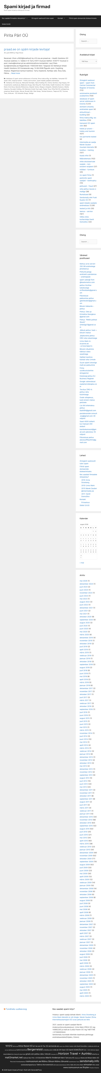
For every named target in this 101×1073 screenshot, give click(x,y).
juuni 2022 (84, 605)
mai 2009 (83, 874)
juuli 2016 (83, 712)
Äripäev (86, 1067)
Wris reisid (96, 1065)
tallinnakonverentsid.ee (59, 1065)
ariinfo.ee (96, 1046)
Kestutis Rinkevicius (22, 87)
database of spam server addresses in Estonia (21, 78)
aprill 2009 (84, 877)
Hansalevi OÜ (54, 1054)
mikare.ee (77, 1058)
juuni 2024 (84, 590)
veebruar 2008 (85, 918)
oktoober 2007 (85, 930)
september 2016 (86, 709)
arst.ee (6, 1050)
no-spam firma (85, 175)
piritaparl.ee (65, 89)
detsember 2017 (86, 688)
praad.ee (7, 91)
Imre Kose (11, 87)
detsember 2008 (86, 888)
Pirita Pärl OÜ (56, 89)
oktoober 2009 (86, 859)
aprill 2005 (84, 993)
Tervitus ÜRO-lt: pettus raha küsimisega (86, 392)
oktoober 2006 (86, 951)
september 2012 (86, 775)
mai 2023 (83, 599)
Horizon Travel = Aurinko (75, 1053)
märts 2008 (84, 915)
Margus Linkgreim (45, 87)
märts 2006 (84, 966)
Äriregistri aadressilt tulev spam (43, 18)
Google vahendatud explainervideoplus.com (88, 384)
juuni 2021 (84, 611)
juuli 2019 (83, 647)
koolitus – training (87, 150)
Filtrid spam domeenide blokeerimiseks (83, 18)
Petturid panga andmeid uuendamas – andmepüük (88, 274)
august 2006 (85, 954)
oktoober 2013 (85, 763)
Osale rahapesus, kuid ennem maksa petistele (87, 399)
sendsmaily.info (89, 1061)
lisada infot (84, 156)
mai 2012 (83, 787)
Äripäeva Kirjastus (94, 1067)
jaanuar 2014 (85, 754)
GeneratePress (36, 1070)
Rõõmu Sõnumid (61, 1061)
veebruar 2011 (85, 811)
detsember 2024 (86, 584)
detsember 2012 (86, 769)
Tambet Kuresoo (46, 91)
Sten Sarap (37, 91)
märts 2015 (84, 730)
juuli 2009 (84, 868)
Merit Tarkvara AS (67, 1058)
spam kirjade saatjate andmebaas (48, 80)
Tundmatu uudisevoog (16, 1009)
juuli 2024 (83, 587)
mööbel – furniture (87, 170)
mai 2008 (83, 909)
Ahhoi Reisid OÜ (25, 1046)
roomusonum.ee (33, 1061)
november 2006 (86, 948)
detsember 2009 (86, 853)
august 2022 (85, 602)
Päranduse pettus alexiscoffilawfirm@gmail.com (88, 439)
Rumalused (84, 194)
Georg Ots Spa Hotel (19, 1054)
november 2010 (86, 820)
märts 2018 (84, 682)
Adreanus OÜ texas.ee (13, 83)
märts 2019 (84, 653)
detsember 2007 (86, 924)
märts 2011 (84, 808)
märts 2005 (84, 996)
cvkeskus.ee (47, 1050)
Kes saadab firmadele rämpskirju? (13, 18)
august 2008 (85, 900)
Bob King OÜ (37, 85)
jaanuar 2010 (85, 850)
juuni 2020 (84, 629)
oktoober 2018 (85, 662)
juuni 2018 (84, 673)
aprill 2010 (84, 841)
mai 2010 (83, 838)
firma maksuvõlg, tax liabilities (48, 78)
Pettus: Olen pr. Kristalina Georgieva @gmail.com (88, 314)
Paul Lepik (39, 89)
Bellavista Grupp (26, 85)
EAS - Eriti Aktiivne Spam (91, 1050)
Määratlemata (85, 159)
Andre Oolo (62, 1046)
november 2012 (86, 772)
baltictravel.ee (21, 1050)
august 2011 (84, 802)
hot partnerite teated (88, 137)
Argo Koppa (62, 83)
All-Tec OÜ (44, 1046)
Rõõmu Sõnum (48, 1061)
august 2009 (85, 865)
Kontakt (60, 18)
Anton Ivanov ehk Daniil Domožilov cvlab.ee (79, 1046)
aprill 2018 (84, 679)
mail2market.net (14, 1057)
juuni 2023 (84, 596)
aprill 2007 (84, 933)
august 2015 (84, 718)
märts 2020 (84, 635)
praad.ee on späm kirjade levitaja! (27, 49)
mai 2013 (83, 766)
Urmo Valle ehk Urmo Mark (74, 1065)
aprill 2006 (84, 963)
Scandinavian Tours (74, 1061)
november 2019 (86, 641)
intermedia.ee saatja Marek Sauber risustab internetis (88, 144)
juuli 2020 (83, 626)
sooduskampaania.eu (28, 1065)
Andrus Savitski (53, 83)
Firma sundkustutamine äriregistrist (86, 370)
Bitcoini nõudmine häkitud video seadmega (87, 351)
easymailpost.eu (8, 1054)
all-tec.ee (36, 1046)
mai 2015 (83, 727)
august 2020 (85, 623)
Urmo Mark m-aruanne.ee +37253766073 (86, 343)
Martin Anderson (53, 1058)
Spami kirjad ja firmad (27, 6)
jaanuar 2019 (85, 658)
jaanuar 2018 (85, 685)
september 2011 (86, 799)
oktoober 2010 (85, 823)
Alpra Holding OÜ (41, 83)
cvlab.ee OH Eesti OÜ (60, 1050)
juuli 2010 (83, 832)
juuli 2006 (84, 957)
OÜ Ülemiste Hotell (28, 89)
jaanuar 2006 (85, 972)
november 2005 (86, 978)
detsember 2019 (86, 638)
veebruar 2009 (86, 883)
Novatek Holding (15, 89)
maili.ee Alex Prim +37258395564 (34, 1058)
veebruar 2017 (85, 703)
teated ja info (85, 208)
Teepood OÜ (57, 91)
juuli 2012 (83, 781)
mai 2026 (83, 581)
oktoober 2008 (85, 894)
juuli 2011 (83, 805)
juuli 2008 (83, 903)
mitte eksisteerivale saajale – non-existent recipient (87, 164)
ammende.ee (54, 1046)
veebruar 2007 (85, 939)
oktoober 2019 (85, 644)
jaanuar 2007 (85, 942)
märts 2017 (84, 700)
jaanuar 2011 (85, 814)
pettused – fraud (86, 186)
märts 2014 (84, 748)
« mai (82, 563)
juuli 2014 (83, 736)
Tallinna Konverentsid (44, 1065)
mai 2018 (83, 676)
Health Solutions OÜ (57, 85)
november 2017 (86, 691)
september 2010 (86, 826)
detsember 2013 (86, 757)
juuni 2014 (84, 739)
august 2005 (85, 987)
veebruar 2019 (85, 656)
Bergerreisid (35, 1049)
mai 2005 (83, 990)
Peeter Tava (47, 89)
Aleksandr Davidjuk (28, 83)
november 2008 (86, 891)
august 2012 (84, 778)
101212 (8, 1046)
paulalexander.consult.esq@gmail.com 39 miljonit (88, 415)
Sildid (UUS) (6, 24)
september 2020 (86, 620)
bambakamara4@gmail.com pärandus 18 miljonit (88, 431)
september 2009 (86, 862)
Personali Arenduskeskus (17, 1061)
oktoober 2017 (85, 694)
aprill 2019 (84, 650)
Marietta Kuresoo (58, 87)
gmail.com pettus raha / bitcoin (38, 1054)
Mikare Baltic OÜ (93, 1058)
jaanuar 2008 (85, 921)
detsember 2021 (86, 608)
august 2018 (84, 667)
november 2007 (86, 927)
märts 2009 (84, 879)
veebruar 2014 (85, 751)
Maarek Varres (34, 87)
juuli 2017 (83, 697)
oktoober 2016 (85, 706)
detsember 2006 (86, 945)
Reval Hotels (15, 91)
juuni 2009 (84, 871)
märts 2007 (84, 936)
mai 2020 (83, 632)
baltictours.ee (12, 1050)
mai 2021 (83, 614)
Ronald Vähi (29, 91)
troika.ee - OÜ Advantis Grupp (18, 93)
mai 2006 (83, 960)
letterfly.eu (95, 1054)
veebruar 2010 (85, 847)
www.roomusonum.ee (72, 1067)
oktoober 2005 (85, 981)
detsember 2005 (86, 975)
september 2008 (86, 897)
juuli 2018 (83, 670)
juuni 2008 (84, 906)
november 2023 (86, 593)
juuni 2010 (84, 835)
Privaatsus (85, 502)
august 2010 (85, 829)
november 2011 (86, 793)
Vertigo (31, 93)
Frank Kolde (46, 85)
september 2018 (86, 664)
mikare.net (83, 1058)
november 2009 (86, 856)
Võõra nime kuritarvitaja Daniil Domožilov (87, 219)
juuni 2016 (84, 715)
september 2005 (86, 984)
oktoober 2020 (85, 617)
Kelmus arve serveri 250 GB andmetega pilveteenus (87, 266)
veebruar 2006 (86, 969)
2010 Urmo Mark (88, 485)
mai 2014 (83, 742)
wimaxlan (88, 1064)
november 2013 (86, 760)
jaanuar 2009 (85, 885)
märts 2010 (84, 844)
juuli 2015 (83, 721)
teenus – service (86, 211)
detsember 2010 (86, 817)
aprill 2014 (84, 745)
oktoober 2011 (85, 796)
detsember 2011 (86, 790)
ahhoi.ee (15, 1046)
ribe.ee (22, 91)
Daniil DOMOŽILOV (76, 1050)
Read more (15, 73)
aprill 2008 (84, 912)
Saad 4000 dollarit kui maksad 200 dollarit (87, 423)
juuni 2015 (84, 724)
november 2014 (86, 733)
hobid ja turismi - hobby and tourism (24, 80)
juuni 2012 (84, 784)
